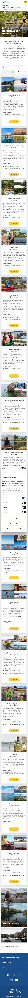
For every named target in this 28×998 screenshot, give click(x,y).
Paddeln (4, 9)
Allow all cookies (14, 519)
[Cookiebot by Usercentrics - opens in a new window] (20, 468)
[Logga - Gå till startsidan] (6, 2)
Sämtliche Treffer (8, 72)
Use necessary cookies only (14, 528)
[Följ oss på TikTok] (20, 975)
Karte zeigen (23, 71)
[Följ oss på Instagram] (14, 975)
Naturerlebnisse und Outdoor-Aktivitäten (12, 7)
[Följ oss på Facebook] (8, 975)
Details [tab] (14, 472)
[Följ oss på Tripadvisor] (11, 980)
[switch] (24, 503)
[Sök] (2, 67)
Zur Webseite (14, 121)
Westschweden (6, 5)
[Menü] (25, 2)
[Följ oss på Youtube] (17, 980)
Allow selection (14, 523)
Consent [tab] (5, 472)
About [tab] (23, 472)
